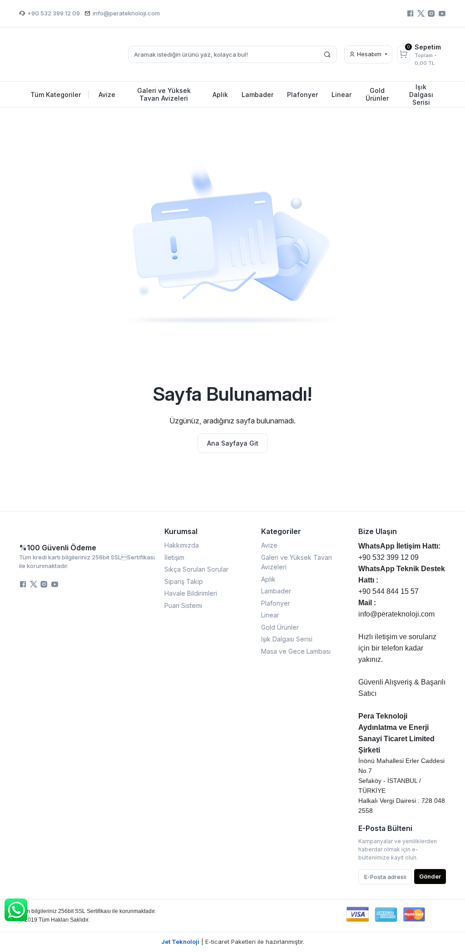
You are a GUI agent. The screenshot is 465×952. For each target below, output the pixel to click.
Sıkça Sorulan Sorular (196, 569)
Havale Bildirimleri (190, 593)
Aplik (268, 579)
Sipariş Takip (183, 581)
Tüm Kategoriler (60, 94)
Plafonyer (275, 603)
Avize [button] (107, 94)
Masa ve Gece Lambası (296, 651)
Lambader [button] (257, 94)
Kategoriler (281, 531)
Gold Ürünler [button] (377, 94)
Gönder (430, 876)
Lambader (276, 591)
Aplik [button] (220, 94)
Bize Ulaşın (377, 531)
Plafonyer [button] (302, 94)
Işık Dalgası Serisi (286, 639)
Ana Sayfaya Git (232, 443)
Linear (270, 615)
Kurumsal (181, 531)
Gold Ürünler (280, 627)
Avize (269, 545)
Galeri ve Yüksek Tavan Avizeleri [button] (164, 94)
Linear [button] (341, 94)
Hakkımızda (181, 545)
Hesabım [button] (369, 54)
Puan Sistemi (183, 605)
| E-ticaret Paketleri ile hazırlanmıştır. (232, 941)
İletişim (174, 557)
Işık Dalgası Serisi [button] (421, 94)
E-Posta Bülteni (385, 828)
